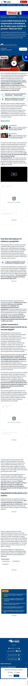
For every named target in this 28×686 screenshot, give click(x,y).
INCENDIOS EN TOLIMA (10, 4)
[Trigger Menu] (2, 2)
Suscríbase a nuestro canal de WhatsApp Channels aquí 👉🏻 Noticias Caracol (15, 94)
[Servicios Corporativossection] (26, 667)
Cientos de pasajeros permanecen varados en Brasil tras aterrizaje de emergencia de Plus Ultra (14, 611)
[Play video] (14, 63)
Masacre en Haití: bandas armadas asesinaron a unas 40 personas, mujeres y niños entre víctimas (15, 595)
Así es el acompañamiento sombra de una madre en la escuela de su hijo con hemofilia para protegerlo (18, 136)
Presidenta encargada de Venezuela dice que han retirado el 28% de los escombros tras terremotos (14, 599)
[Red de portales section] (26, 663)
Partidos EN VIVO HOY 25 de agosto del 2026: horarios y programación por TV (14, 604)
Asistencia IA (5, 564)
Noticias (11, 672)
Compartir (23, 49)
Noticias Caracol (4, 17)
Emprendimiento (6, 561)
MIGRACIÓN (19, 4)
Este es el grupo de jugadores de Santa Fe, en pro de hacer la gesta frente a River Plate (14, 607)
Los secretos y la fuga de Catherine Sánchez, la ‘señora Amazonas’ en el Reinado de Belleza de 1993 (18, 128)
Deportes (18, 672)
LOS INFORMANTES (12, 17)
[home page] (14, 641)
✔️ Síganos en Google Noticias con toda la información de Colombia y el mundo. (15, 262)
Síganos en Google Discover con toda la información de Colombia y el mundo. (15, 99)
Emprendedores (16, 561)
